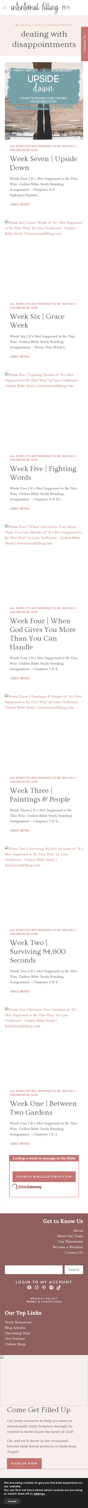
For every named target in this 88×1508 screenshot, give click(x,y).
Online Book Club (24, 150)
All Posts (17, 146)
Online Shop (15, 1344)
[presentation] (44, 101)
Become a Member (68, 1247)
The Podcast (15, 1339)
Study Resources (18, 1322)
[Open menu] (5, 7)
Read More (20, 204)
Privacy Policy (44, 1298)
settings (39, 1494)
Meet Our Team (70, 1236)
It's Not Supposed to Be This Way (50, 146)
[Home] (16, 25)
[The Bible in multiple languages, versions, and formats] (44, 1186)
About (78, 1230)
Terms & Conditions (44, 1301)
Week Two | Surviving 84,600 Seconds (38, 951)
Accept (12, 1501)
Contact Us (74, 1252)
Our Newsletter (70, 1241)
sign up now (24, 1463)
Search (73, 1269)
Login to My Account (44, 1282)
